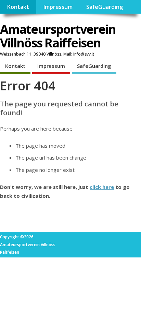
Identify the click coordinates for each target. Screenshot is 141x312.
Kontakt (18, 7)
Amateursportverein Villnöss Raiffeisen (58, 36)
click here (102, 186)
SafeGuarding (104, 7)
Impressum (58, 7)
